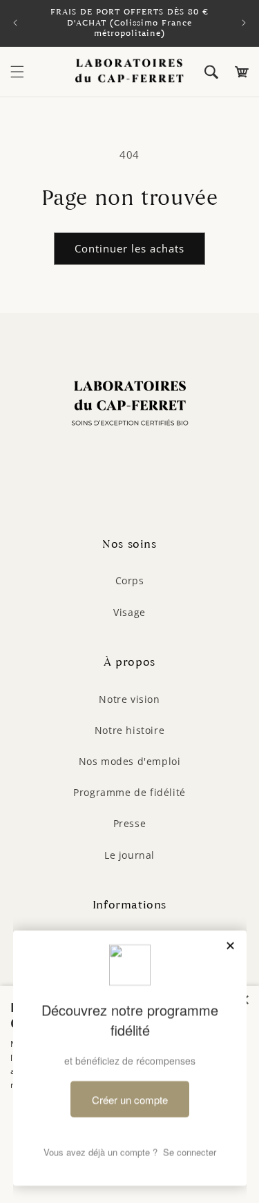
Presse (129, 823)
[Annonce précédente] (15, 23)
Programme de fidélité (129, 792)
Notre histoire (129, 730)
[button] (17, 72)
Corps (129, 580)
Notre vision (129, 699)
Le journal (129, 855)
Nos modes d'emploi (130, 761)
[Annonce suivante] (244, 23)
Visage (129, 612)
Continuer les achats (129, 248)
